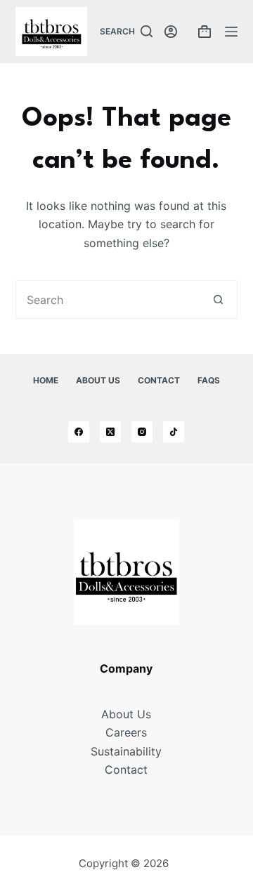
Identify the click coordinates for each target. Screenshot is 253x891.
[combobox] (108, 299)
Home (45, 380)
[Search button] (218, 299)
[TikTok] (173, 431)
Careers (126, 732)
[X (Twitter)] (110, 431)
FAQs (208, 380)
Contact (159, 380)
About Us (98, 380)
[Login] (170, 31)
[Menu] (231, 31)
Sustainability (126, 751)
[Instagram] (142, 431)
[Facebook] (78, 431)
